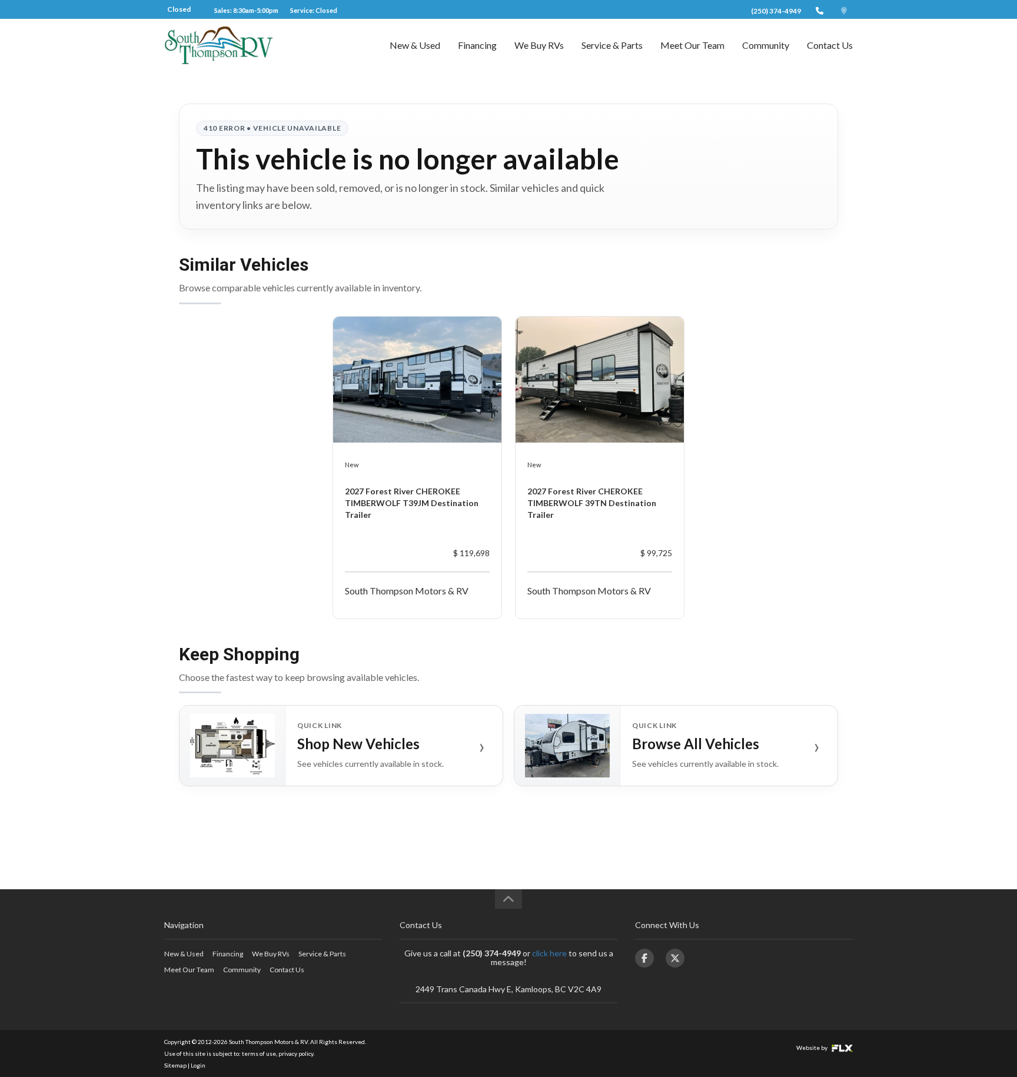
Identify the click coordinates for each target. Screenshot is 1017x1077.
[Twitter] (675, 958)
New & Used (415, 45)
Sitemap (175, 1065)
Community (765, 45)
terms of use (259, 1053)
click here (549, 953)
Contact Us (830, 45)
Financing (477, 45)
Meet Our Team (692, 45)
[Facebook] (644, 958)
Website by (812, 1047)
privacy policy (295, 1053)
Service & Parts (612, 45)
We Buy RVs (539, 45)
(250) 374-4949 (776, 10)
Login (198, 1065)
